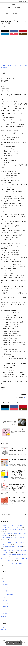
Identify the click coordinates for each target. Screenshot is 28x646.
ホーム (3, 13)
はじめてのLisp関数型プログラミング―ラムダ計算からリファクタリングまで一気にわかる (17, 473)
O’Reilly (6, 606)
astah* (5, 587)
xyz (3, 616)
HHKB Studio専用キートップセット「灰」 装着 (12, 529)
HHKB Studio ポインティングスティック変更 (11, 563)
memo (6, 603)
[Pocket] (14, 34)
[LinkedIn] (5, 34)
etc (5, 591)
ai (4, 581)
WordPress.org (4, 633)
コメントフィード (5, 631)
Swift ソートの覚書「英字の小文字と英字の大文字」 (13, 537)
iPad (5, 597)
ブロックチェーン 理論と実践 (17, 498)
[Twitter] (5, 31)
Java (5, 600)
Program (10, 13)
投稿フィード (4, 629)
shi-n (25, 397)
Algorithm (6, 584)
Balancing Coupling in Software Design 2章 (11, 546)
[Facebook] (14, 31)
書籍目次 (17, 13)
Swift (5, 610)
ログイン (3, 627)
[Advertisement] (13, 49)
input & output (8, 594)
